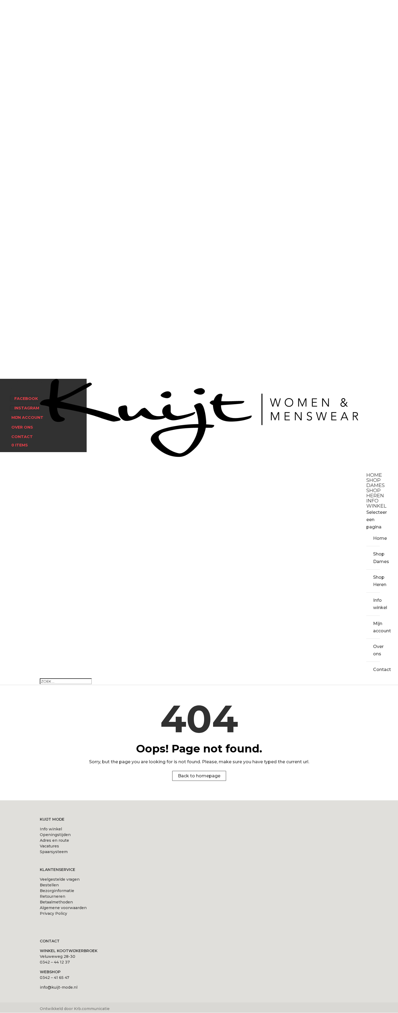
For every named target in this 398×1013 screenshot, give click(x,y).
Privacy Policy (53, 913)
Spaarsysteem (54, 851)
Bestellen (49, 885)
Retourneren (52, 896)
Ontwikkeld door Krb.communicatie (75, 1008)
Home (376, 538)
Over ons (22, 427)
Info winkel (376, 604)
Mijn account (27, 417)
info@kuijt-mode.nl (58, 987)
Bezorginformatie (57, 890)
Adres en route (54, 840)
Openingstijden (55, 834)
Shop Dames (376, 557)
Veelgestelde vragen (60, 879)
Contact (22, 436)
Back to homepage (199, 775)
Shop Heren (376, 581)
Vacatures (49, 846)
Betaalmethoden (56, 902)
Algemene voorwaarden (63, 907)
